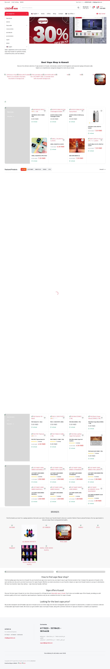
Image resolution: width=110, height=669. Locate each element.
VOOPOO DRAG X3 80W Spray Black (76, 115)
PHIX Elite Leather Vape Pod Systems (76, 230)
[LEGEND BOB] (11, 8)
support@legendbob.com (46, 643)
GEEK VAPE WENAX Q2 (74, 156)
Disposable (9, 25)
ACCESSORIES (9, 36)
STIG (49, 169)
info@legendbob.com (97, 2)
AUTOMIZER (9, 32)
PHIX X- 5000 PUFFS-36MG (56, 212)
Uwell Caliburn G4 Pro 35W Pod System (95, 145)
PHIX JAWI (63, 332)
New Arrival (9, 18)
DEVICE (8, 22)
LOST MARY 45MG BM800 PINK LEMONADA (95, 264)
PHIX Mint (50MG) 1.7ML (75, 212)
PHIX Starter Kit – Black (36, 212)
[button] (45, 111)
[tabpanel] (12, 325)
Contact (60, 13)
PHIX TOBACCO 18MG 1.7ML (57, 230)
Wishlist (21, 2)
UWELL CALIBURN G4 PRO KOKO (39, 156)
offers (49, 13)
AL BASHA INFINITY (29, 332)
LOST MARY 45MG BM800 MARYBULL (37, 284)
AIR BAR (23, 169)
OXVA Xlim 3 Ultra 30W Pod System (94, 127)
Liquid (7, 39)
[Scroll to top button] (106, 665)
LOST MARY (30, 169)
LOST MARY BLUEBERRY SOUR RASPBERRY (95, 286)
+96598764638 (87, 2)
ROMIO (44, 169)
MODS (7, 43)
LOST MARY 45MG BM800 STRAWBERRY (75, 264)
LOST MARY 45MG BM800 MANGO (56, 284)
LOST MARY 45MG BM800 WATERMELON (37, 264)
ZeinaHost (33, 661)
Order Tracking (15, 2)
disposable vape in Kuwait (58, 366)
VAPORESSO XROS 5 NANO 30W (38, 115)
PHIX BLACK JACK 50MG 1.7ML (95, 242)
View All (102, 169)
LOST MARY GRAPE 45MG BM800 (75, 284)
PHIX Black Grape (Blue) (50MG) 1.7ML (95, 213)
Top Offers (70, 13)
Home (42, 13)
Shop (54, 13)
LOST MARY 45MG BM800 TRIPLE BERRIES (56, 264)
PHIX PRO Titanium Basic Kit (38, 230)
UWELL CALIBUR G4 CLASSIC (57, 144)
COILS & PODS (9, 29)
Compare (45, 114)
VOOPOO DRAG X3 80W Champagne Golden (56, 115)
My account (7, 2)
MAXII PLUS (38, 169)
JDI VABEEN (46, 332)
